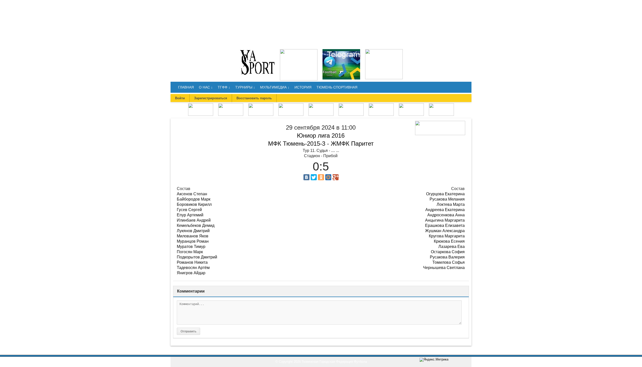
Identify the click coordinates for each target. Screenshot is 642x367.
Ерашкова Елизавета (445, 225)
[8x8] (200, 105)
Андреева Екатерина (445, 210)
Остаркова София (448, 252)
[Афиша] (441, 105)
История (302, 87)
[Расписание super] (411, 105)
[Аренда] (384, 51)
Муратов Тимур (191, 246)
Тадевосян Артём (193, 267)
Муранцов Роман (193, 241)
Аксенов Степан (192, 194)
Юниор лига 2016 (321, 135)
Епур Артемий (190, 215)
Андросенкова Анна (446, 215)
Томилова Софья (448, 262)
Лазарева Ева (451, 246)
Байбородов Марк (193, 199)
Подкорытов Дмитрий (197, 257)
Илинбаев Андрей (194, 220)
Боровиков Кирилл (194, 204)
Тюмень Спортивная (336, 87)
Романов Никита (192, 262)
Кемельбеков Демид (195, 225)
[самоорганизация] (341, 51)
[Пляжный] (351, 105)
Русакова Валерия (447, 257)
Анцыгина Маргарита (445, 220)
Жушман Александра (445, 231)
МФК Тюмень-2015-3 (296, 143)
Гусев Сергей (189, 210)
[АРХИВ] (321, 105)
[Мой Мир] (328, 177)
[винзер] (298, 51)
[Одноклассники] (321, 177)
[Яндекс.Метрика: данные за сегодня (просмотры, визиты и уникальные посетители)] (434, 360)
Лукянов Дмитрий (193, 231)
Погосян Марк (190, 252)
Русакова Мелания (447, 199)
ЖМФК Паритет (352, 143)
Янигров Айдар (191, 273)
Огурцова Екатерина (445, 194)
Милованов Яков (192, 236)
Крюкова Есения (449, 241)
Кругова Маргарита (447, 236)
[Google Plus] (336, 177)
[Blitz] (260, 105)
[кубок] (381, 105)
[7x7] (230, 105)
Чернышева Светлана (444, 267)
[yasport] (257, 51)
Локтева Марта (451, 204)
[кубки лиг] (290, 105)
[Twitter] (314, 177)
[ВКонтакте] (306, 177)
